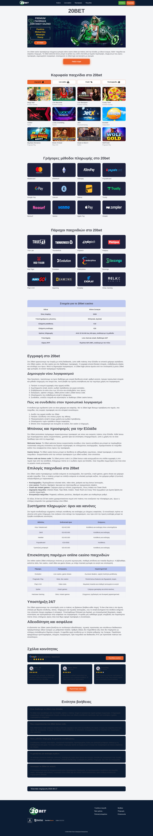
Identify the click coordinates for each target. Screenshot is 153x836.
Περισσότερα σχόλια (76, 688)
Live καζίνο (62, 82)
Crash (88, 82)
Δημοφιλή (37, 82)
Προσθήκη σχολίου (115, 658)
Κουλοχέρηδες (112, 82)
